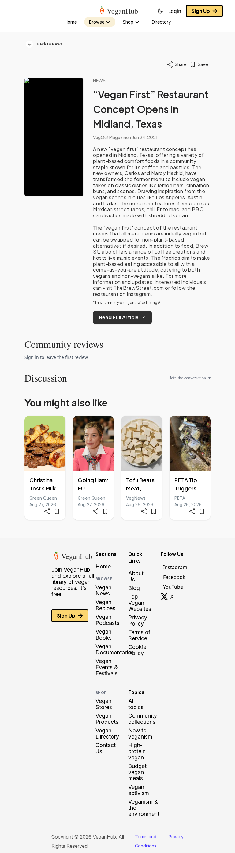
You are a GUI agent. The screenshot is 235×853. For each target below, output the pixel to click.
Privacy (176, 836)
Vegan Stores (103, 704)
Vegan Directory (107, 733)
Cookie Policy (137, 650)
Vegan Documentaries (114, 649)
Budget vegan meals (137, 772)
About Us (136, 576)
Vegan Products (106, 719)
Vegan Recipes (105, 605)
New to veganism (140, 733)
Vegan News (103, 590)
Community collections (142, 719)
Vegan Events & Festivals (106, 667)
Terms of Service (139, 635)
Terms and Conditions (145, 841)
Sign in (31, 357)
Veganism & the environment (143, 808)
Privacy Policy (137, 621)
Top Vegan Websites (139, 603)
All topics (136, 704)
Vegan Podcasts (107, 620)
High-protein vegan (137, 751)
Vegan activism (138, 790)
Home (103, 567)
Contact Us (105, 748)
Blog (134, 588)
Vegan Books (103, 635)
